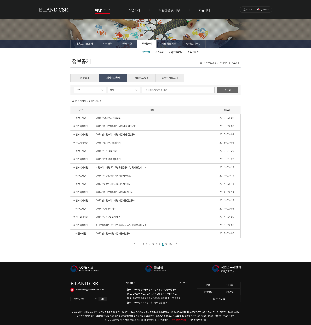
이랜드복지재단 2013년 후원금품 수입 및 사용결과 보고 (121, 167)
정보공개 (235, 63)
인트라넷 (230, 292)
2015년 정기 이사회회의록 (108, 118)
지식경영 (107, 43)
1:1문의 (229, 285)
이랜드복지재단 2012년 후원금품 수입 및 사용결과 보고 (121, 225)
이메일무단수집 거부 (198, 320)
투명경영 (147, 43)
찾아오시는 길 (219, 298)
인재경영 (127, 43)
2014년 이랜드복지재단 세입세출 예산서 (114, 192)
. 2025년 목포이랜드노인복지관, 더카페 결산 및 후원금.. (154, 298)
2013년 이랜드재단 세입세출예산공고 (113, 184)
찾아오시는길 (193, 43)
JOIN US (265, 9)
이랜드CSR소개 (84, 43)
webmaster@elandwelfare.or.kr (90, 290)
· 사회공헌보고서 (175, 52)
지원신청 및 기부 (169, 10)
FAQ (208, 285)
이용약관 (164, 320)
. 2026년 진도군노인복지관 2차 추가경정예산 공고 (151, 294)
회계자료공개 (113, 77)
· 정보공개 (145, 52)
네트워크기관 (168, 43)
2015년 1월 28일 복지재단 (108, 159)
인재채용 (208, 292)
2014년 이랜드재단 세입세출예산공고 (113, 175)
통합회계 (84, 77)
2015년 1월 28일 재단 (106, 151)
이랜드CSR (102, 10)
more (182, 282)
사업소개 (134, 10)
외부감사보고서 (170, 77)
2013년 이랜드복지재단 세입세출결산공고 (115, 200)
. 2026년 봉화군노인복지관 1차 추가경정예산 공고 (151, 289)
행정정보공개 (141, 77)
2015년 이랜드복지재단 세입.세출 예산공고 (116, 126)
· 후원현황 (159, 52)
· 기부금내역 (192, 52)
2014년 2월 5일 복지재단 (108, 217)
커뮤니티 (204, 10)
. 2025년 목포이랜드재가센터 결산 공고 (146, 303)
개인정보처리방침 (179, 320)
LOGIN (249, 9)
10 (170, 244)
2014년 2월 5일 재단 (106, 208)
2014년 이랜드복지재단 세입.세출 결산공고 (116, 134)
